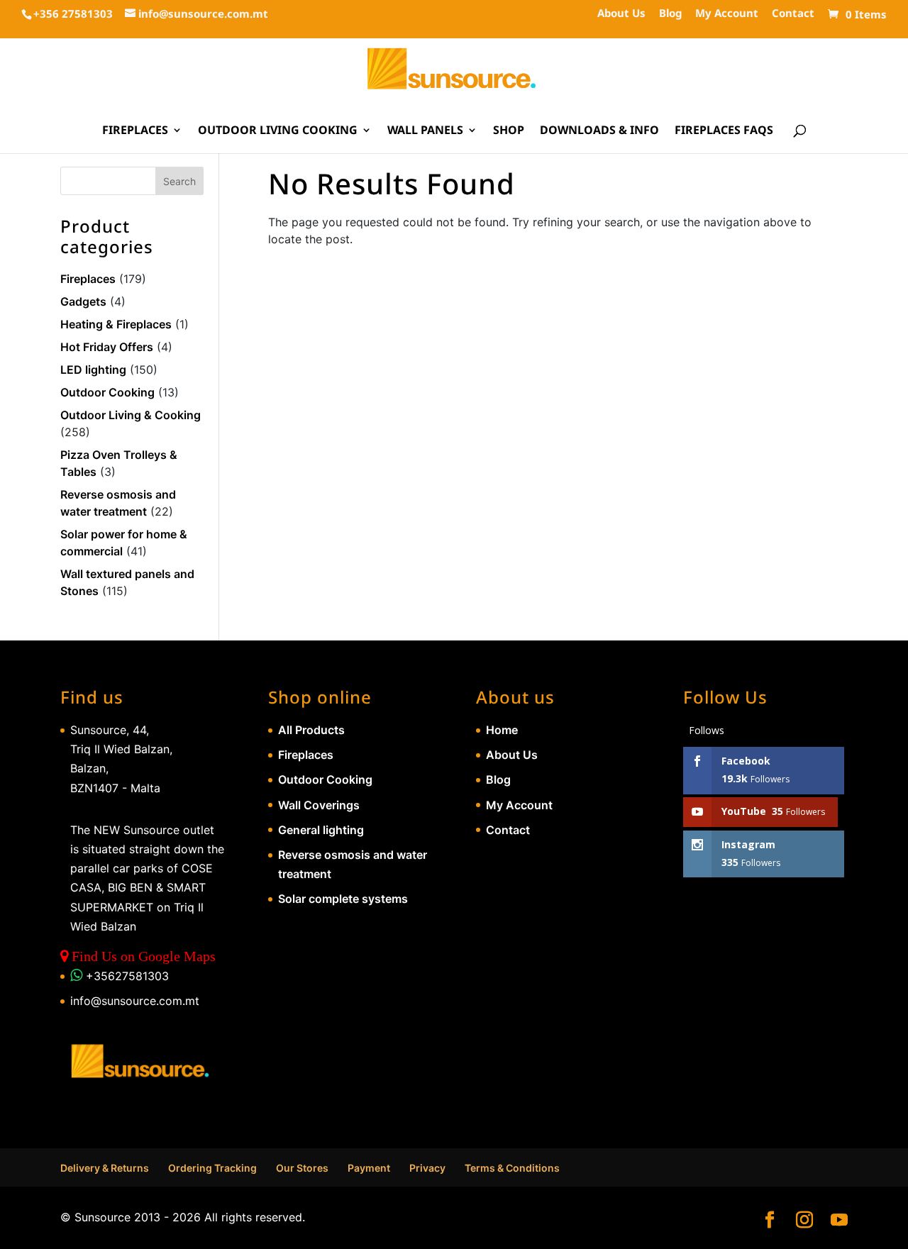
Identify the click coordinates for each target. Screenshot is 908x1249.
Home (502, 730)
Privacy (427, 1168)
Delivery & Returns (104, 1168)
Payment (369, 1168)
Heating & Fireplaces (116, 324)
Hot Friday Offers (106, 347)
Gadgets (83, 301)
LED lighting (93, 369)
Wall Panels (425, 131)
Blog (670, 14)
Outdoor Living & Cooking (130, 415)
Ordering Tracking (212, 1168)
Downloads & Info (599, 131)
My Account (726, 14)
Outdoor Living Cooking (278, 131)
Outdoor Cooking (107, 392)
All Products (311, 730)
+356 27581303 (73, 13)
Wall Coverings (319, 805)
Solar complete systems (343, 899)
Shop (508, 131)
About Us (621, 14)
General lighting (321, 830)
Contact (793, 14)
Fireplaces (135, 131)
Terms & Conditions (512, 1168)
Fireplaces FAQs (724, 131)
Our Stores (302, 1168)
